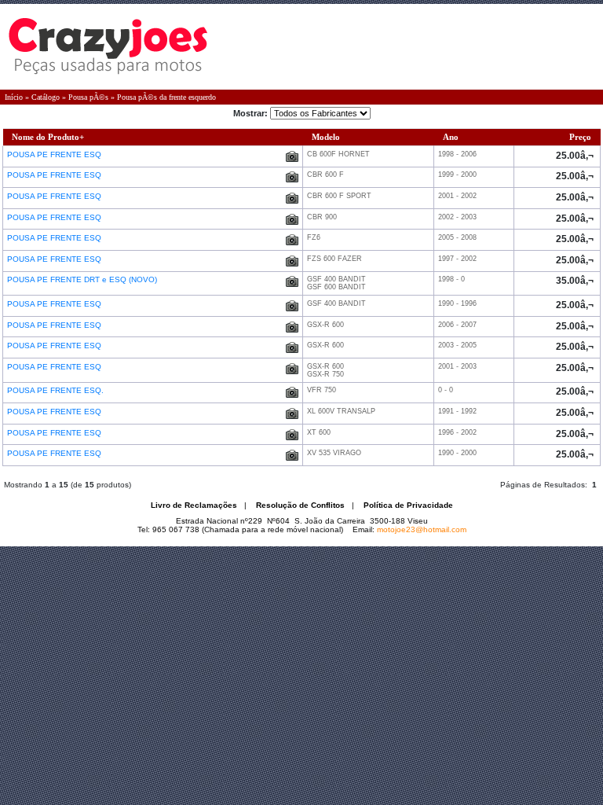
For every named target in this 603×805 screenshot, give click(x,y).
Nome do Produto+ (48, 137)
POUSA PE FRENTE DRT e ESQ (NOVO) (83, 279)
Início (14, 97)
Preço (580, 137)
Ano (451, 137)
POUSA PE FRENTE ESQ (55, 154)
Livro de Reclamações (194, 505)
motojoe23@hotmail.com (421, 529)
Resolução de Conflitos (300, 505)
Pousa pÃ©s (88, 97)
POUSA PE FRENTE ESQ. (56, 390)
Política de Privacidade (408, 505)
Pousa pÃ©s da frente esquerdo (166, 97)
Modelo (326, 137)
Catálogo (45, 97)
